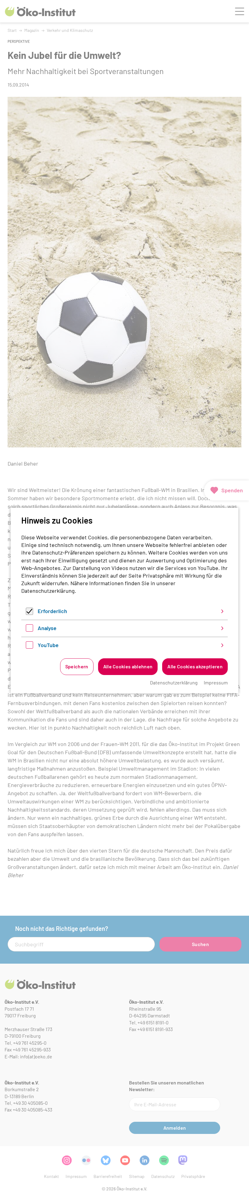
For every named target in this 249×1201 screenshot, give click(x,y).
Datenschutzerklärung (48, 590)
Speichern (76, 666)
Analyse (47, 628)
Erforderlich (52, 611)
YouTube (48, 645)
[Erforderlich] (29, 612)
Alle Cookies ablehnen (128, 666)
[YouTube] (29, 646)
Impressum (216, 682)
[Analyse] (29, 629)
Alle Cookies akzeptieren (195, 666)
